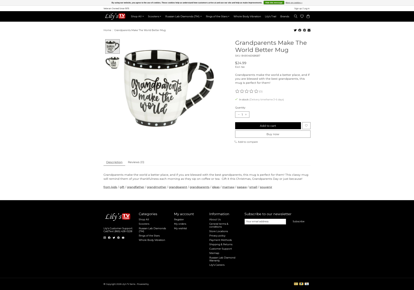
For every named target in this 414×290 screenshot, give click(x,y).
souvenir (266, 187)
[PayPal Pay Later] (301, 284)
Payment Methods (220, 240)
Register (179, 219)
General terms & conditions (218, 225)
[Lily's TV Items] (116, 16)
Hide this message (274, 3)
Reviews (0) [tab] (136, 162)
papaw (242, 187)
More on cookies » (294, 3)
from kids (110, 187)
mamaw (228, 187)
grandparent (178, 187)
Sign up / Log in (302, 8)
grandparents (199, 187)
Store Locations (218, 231)
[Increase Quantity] (246, 114)
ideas (216, 187)
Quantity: (240, 107)
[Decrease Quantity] (238, 114)
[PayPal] (296, 284)
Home (107, 30)
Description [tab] (114, 162)
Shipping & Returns (220, 244)
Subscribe (299, 221)
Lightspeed (154, 284)
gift (122, 187)
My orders (180, 223)
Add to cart (268, 125)
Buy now (273, 134)
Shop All (144, 219)
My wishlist (180, 228)
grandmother (156, 187)
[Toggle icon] (295, 16)
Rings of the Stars (149, 235)
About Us (215, 219)
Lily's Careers (216, 264)
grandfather (135, 187)
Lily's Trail (270, 16)
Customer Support (220, 248)
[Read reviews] (247, 91)
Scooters (144, 223)
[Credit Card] (307, 284)
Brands (284, 16)
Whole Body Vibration (247, 16)
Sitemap (214, 253)
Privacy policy (217, 235)
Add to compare (248, 141)
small (253, 187)
